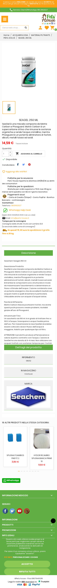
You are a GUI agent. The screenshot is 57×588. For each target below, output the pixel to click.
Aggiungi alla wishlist (14, 171)
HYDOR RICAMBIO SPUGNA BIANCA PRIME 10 (42, 458)
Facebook (5, 511)
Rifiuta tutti (27, 571)
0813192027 (16, 205)
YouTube (20, 511)
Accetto (27, 564)
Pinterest (27, 511)
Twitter (13, 511)
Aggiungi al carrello (29, 153)
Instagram (34, 511)
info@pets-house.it (20, 218)
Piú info (8, 557)
